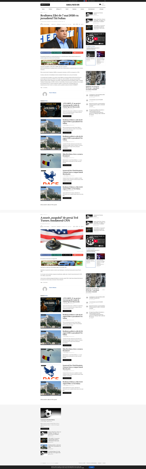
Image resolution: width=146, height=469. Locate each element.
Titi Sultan (45, 87)
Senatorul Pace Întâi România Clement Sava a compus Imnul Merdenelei (73, 172)
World (67, 9)
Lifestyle (42, 1)
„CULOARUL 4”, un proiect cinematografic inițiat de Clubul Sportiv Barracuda (72, 105)
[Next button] (105, 49)
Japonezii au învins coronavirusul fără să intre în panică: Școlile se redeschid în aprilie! (97, 105)
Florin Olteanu (46, 24)
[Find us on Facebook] (84, 1)
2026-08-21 (72, 190)
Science (82, 9)
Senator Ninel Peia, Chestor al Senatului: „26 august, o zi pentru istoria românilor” (99, 20)
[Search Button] (105, 1)
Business (74, 9)
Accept (91, 467)
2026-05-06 (53, 226)
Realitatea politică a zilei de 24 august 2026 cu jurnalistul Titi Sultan (73, 138)
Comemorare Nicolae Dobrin (47, 419)
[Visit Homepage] (73, 4)
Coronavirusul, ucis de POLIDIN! (96, 99)
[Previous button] (103, 49)
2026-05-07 (53, 24)
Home (43, 9)
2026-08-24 (72, 141)
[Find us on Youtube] (86, 1)
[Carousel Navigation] (104, 49)
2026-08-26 (50, 421)
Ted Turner (45, 282)
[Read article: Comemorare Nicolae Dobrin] (89, 14)
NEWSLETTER (46, 4)
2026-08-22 (72, 157)
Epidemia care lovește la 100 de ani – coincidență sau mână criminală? (92, 88)
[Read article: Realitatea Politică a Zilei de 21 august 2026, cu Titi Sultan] (50, 193)
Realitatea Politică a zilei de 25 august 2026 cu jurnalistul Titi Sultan (72, 121)
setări (83, 467)
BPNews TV (58, 9)
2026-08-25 (72, 108)
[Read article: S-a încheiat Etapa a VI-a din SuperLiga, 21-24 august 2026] (43, 453)
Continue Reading (67, 115)
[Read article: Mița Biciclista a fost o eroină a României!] (50, 160)
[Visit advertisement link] (61, 62)
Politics (50, 9)
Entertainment (91, 9)
